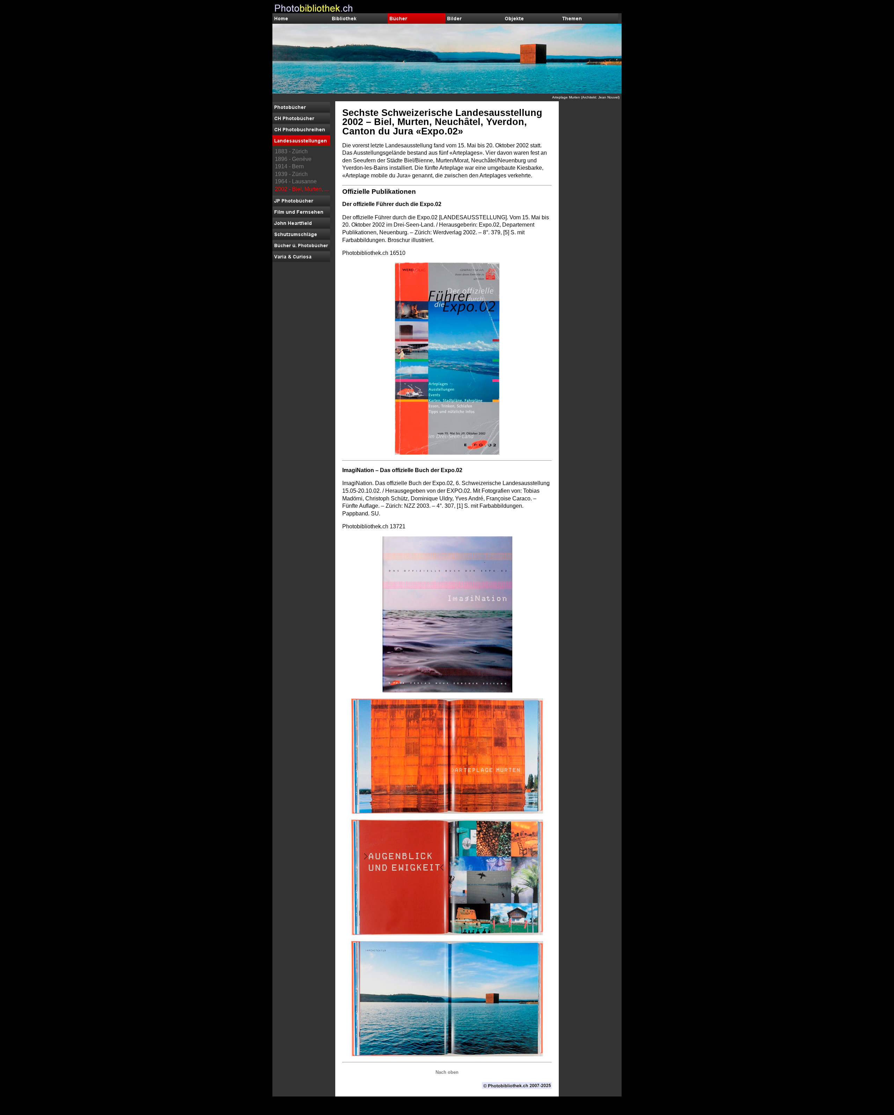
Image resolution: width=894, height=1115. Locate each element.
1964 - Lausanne (296, 181)
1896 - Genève (293, 159)
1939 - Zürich (291, 174)
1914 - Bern (289, 166)
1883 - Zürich (291, 151)
